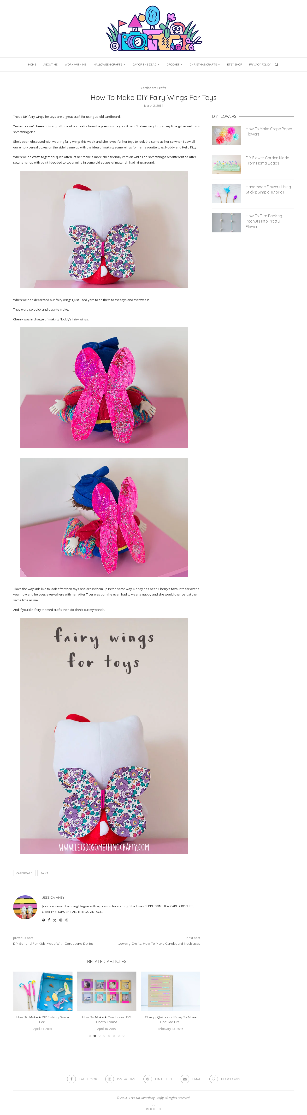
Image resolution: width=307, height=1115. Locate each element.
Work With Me (75, 64)
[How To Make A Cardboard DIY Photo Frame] (106, 991)
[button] (20, 1004)
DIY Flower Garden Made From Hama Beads (267, 160)
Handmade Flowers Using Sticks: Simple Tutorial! (268, 189)
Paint (44, 873)
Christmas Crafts (203, 64)
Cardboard (24, 873)
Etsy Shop (234, 64)
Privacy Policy (260, 64)
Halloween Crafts (108, 64)
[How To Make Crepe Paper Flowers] (226, 135)
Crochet (173, 64)
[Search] (276, 64)
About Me (50, 64)
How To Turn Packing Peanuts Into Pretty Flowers (264, 221)
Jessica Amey (53, 897)
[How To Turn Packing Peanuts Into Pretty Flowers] (226, 222)
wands (99, 610)
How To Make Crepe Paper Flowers (269, 131)
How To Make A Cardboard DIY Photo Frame (106, 1019)
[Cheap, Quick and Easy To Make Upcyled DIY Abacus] (170, 991)
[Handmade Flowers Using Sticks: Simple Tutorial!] (226, 193)
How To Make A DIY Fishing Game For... (42, 1019)
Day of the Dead (144, 64)
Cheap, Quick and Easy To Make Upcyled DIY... (170, 1019)
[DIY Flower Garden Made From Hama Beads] (226, 164)
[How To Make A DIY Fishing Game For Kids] (42, 991)
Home (32, 64)
